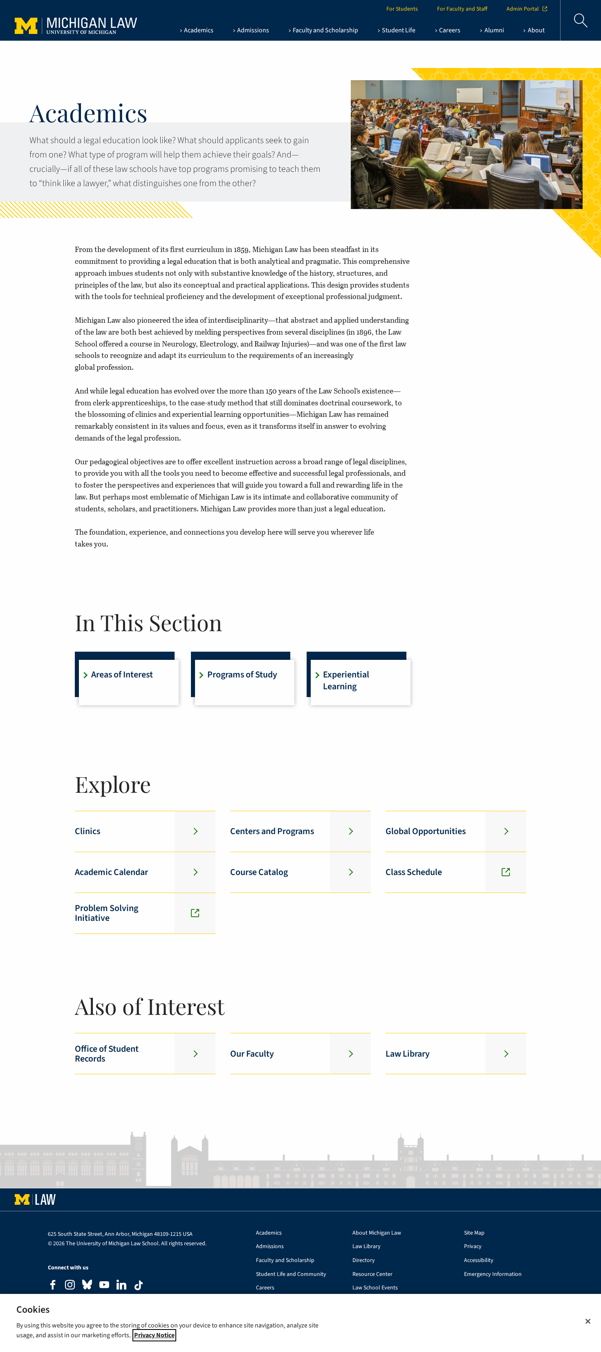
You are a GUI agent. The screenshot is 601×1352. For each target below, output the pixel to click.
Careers (265, 1288)
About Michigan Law (376, 1233)
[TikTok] (139, 1285)
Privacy (473, 1247)
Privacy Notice (154, 1335)
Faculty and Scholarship (285, 1260)
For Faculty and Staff (462, 9)
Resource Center (372, 1274)
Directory (363, 1260)
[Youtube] (104, 1286)
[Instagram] (70, 1286)
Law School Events (375, 1288)
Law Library (366, 1247)
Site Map (474, 1233)
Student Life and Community (291, 1274)
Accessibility (478, 1260)
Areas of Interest (122, 674)
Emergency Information (493, 1274)
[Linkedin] (121, 1286)
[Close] (588, 1321)
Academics (269, 1233)
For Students (402, 9)
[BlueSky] (87, 1286)
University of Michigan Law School (68, 20)
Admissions (270, 1247)
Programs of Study (242, 674)
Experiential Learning (346, 680)
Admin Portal (523, 9)
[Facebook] (53, 1286)
